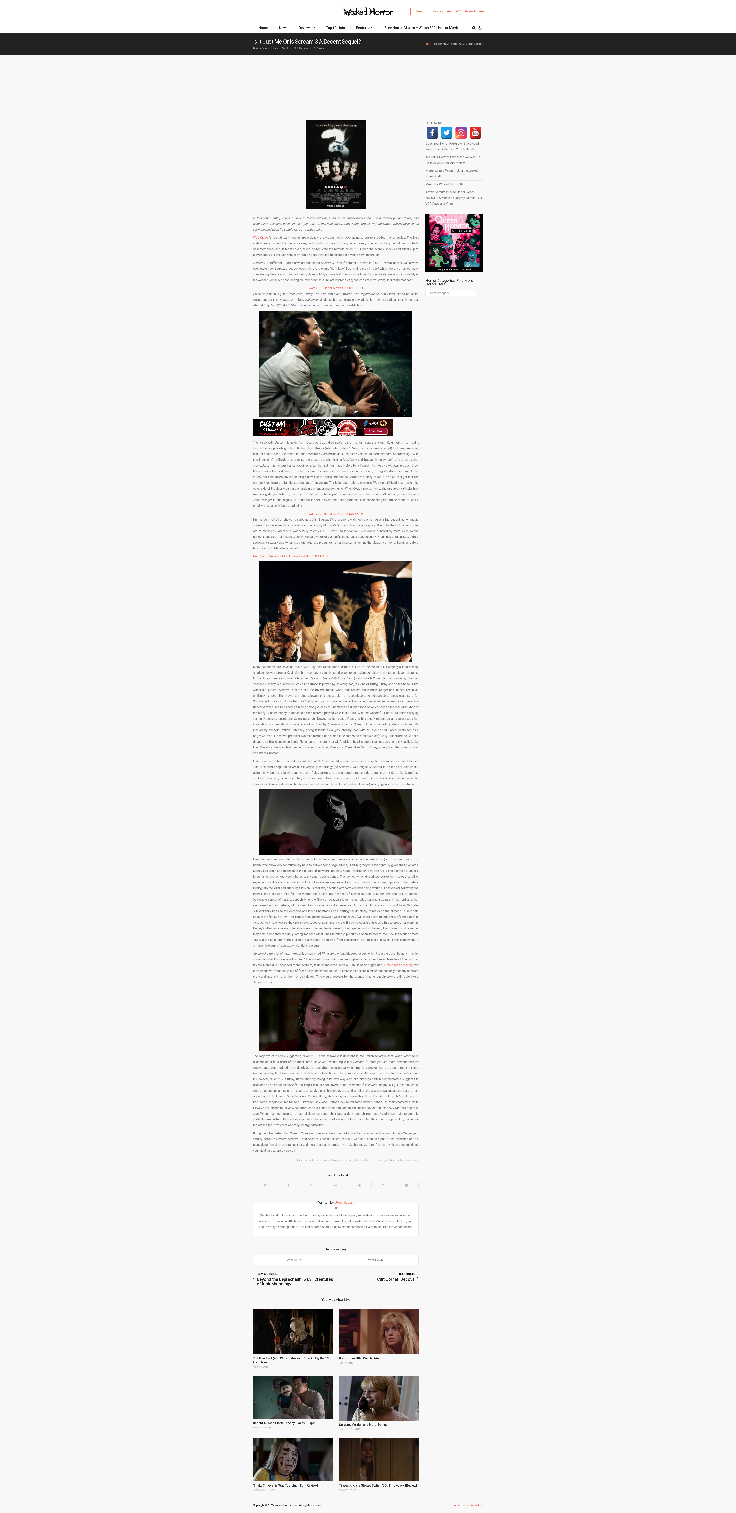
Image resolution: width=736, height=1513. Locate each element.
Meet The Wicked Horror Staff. (446, 184)
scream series (375, 1160)
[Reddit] (359, 1185)
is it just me (319, 1160)
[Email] (406, 1185)
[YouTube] (475, 133)
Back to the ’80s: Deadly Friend (360, 1358)
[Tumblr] (382, 1185)
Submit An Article (472, 1505)
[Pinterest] (312, 1185)
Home (263, 28)
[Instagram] (461, 133)
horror (307, 1160)
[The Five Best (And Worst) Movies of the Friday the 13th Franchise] (293, 1331)
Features (363, 28)
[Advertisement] (368, 84)
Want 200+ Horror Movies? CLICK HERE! (336, 288)
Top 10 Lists (335, 28)
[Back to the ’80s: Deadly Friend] (379, 1331)
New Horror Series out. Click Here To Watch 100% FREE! (290, 556)
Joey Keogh (262, 48)
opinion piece (335, 1160)
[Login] (480, 28)
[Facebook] (288, 1185)
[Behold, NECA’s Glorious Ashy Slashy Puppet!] (293, 1397)
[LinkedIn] (335, 1185)
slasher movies (394, 1160)
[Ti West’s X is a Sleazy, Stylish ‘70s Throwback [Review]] (379, 1459)
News (283, 28)
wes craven (412, 1160)
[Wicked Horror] (368, 11)
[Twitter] (265, 1185)
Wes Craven (261, 237)
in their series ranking (398, 965)
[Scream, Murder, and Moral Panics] (379, 1398)
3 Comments (304, 48)
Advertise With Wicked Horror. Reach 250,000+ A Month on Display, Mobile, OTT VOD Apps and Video (454, 197)
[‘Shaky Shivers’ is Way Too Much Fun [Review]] (293, 1459)
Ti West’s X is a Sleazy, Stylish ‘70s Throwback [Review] (378, 1485)
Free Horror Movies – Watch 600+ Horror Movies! (450, 11)
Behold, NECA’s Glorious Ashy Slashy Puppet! (284, 1423)
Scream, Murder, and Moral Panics (363, 1425)
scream (348, 1160)
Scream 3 (360, 1160)
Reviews (305, 28)
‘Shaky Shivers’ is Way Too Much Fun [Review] (285, 1485)
